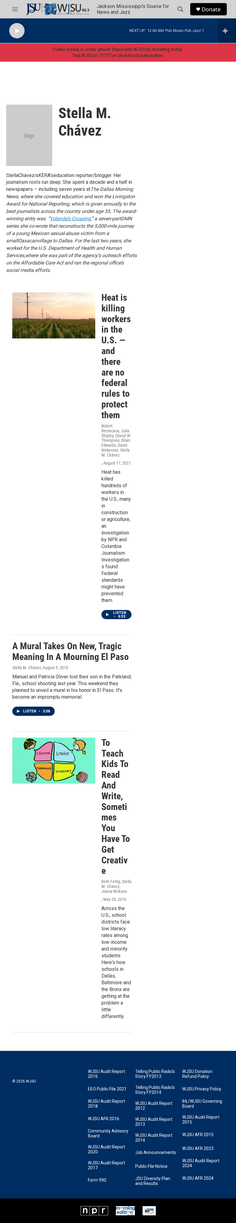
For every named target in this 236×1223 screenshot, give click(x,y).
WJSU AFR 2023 (198, 1148)
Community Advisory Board (108, 1133)
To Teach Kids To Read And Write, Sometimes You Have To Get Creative (115, 806)
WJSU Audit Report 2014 (153, 1138)
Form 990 (97, 1180)
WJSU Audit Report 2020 (106, 1149)
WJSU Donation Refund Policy (197, 1074)
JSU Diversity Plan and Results (152, 1181)
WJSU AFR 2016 (103, 1119)
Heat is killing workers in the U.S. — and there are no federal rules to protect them (116, 356)
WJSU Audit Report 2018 (106, 1104)
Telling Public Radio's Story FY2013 (155, 1074)
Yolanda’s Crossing (70, 219)
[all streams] (227, 30)
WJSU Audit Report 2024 (200, 1163)
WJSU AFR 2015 (198, 1134)
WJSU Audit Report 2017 (106, 1165)
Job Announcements (155, 1152)
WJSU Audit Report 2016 (106, 1074)
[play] (17, 30)
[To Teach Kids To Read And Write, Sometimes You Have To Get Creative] (53, 761)
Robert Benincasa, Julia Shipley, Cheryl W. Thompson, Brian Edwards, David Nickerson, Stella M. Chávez (116, 440)
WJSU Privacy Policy (201, 1089)
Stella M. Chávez (26, 667)
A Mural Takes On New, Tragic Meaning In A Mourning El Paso (70, 651)
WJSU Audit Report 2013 (153, 1122)
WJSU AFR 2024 (198, 1178)
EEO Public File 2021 (107, 1089)
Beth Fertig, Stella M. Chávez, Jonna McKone (116, 886)
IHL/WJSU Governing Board (202, 1104)
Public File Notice (151, 1166)
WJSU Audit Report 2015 (200, 1120)
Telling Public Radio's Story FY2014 (155, 1090)
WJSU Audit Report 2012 (153, 1106)
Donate (211, 9)
